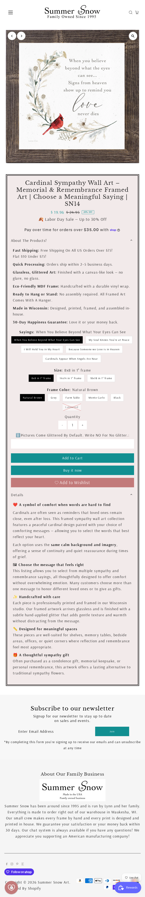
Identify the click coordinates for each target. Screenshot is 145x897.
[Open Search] (130, 12)
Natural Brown (32, 397)
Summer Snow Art (53, 882)
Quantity (72, 416)
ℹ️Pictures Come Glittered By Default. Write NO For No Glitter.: (72, 435)
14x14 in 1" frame (71, 378)
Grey (54, 397)
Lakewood (73, 407)
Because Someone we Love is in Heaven (94, 349)
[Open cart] (137, 12)
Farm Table (73, 397)
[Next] (21, 36)
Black (117, 397)
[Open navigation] (21, 12)
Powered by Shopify (23, 888)
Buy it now (72, 470)
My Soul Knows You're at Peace (109, 340)
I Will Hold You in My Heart (42, 349)
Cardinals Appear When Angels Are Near (72, 358)
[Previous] (12, 36)
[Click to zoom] (133, 36)
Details (17, 494)
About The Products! (29, 240)
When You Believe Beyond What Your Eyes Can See (47, 340)
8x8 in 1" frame (41, 378)
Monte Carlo (97, 397)
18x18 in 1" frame (101, 378)
